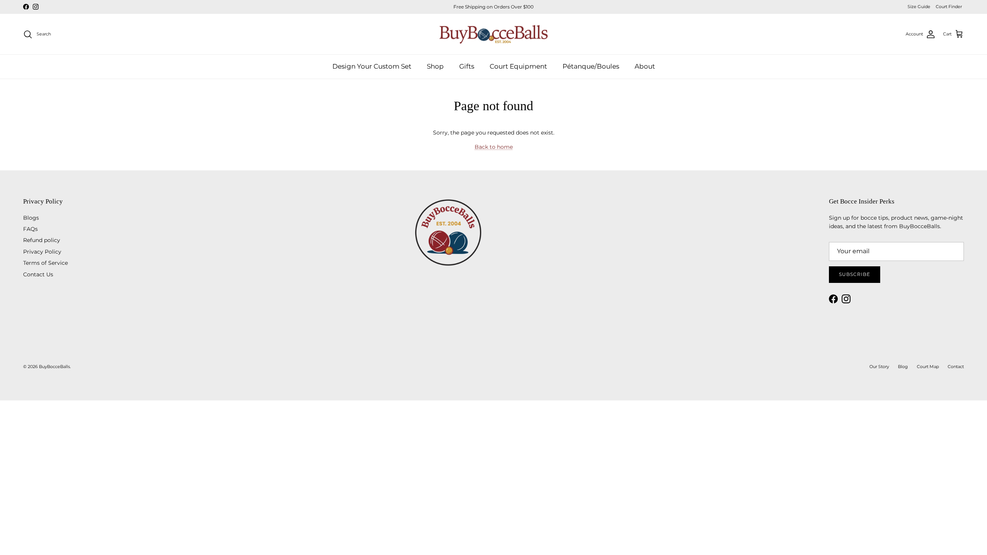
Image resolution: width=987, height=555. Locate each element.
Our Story (879, 366)
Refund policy (41, 240)
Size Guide (919, 6)
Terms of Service (45, 262)
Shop (435, 66)
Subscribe (854, 274)
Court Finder (949, 6)
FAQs (30, 228)
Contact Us (38, 274)
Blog (903, 366)
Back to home (494, 146)
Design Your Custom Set (371, 66)
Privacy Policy (42, 251)
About (645, 66)
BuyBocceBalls (54, 366)
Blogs (31, 217)
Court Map (928, 366)
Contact (956, 366)
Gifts (466, 66)
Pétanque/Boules (591, 66)
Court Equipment (518, 66)
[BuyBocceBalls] (493, 34)
